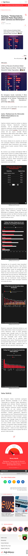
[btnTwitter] (9, 482)
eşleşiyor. (14, 108)
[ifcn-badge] (20, 537)
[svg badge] (24, 537)
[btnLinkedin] (23, 482)
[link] (7, 537)
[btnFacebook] (18, 482)
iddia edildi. (11, 101)
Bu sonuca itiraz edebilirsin (13, 467)
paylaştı (15, 130)
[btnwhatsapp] (5, 482)
